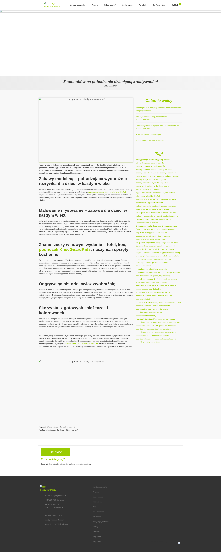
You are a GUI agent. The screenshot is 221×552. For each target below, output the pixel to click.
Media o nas (127, 5)
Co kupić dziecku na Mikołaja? (148, 134)
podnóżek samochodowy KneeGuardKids (81, 344)
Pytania (95, 5)
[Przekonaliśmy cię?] (55, 452)
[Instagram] (157, 530)
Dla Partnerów (159, 5)
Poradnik (142, 5)
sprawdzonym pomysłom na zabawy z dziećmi (107, 192)
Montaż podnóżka (77, 5)
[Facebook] (149, 530)
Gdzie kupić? (110, 5)
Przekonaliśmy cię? (53, 459)
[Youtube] (164, 530)
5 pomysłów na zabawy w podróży (150, 140)
